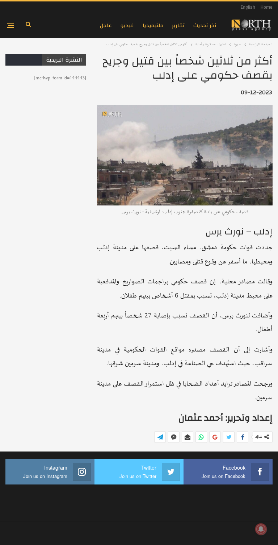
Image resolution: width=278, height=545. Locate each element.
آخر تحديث (204, 25)
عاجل (106, 25)
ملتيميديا (153, 25)
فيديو (127, 25)
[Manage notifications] (261, 529)
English (248, 7)
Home (267, 7)
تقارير (178, 25)
